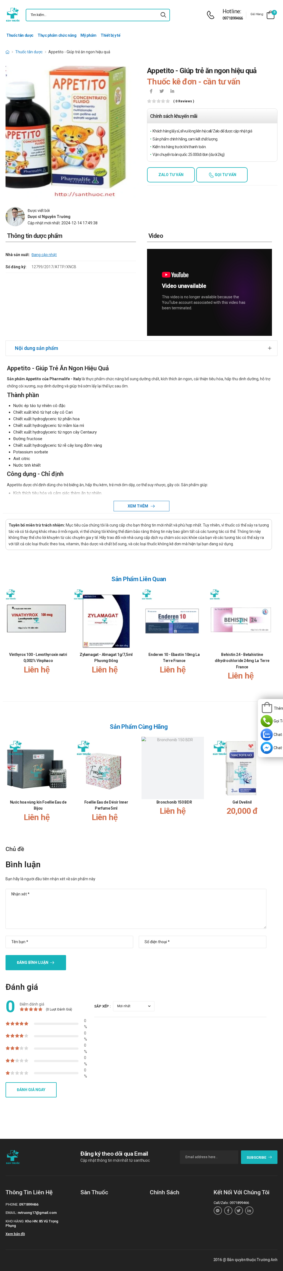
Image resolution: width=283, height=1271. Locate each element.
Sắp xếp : (102, 1006)
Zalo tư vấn (171, 174)
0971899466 (232, 18)
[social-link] (218, 1210)
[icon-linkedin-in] (172, 91)
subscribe (256, 1157)
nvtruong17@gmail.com (37, 1213)
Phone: (12, 1204)
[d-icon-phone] (212, 15)
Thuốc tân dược (19, 35)
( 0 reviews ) (183, 101)
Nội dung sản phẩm (36, 348)
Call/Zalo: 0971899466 (231, 1203)
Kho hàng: (15, 1221)
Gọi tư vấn (225, 174)
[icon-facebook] (151, 91)
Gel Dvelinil (242, 802)
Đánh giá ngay (31, 1089)
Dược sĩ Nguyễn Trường (49, 216)
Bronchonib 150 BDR (174, 802)
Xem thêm (138, 506)
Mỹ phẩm (88, 35)
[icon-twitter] (162, 91)
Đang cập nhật (44, 254)
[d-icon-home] (7, 52)
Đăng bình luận (32, 962)
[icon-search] (163, 15)
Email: (11, 1213)
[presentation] (268, 640)
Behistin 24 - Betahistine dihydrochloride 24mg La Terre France (242, 660)
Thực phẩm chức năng (57, 35)
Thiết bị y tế (110, 35)
